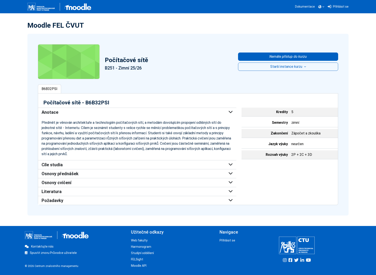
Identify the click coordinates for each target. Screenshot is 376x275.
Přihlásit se (227, 240)
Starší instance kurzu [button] (286, 67)
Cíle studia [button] (52, 164)
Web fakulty (139, 240)
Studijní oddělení (142, 253)
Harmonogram (141, 246)
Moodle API (138, 265)
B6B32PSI (49, 89)
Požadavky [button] (52, 200)
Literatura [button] (52, 191)
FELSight (137, 259)
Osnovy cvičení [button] (56, 182)
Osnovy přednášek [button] (60, 173)
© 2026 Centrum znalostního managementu (51, 266)
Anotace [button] (50, 112)
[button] (321, 6)
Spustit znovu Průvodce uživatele (53, 253)
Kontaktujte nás (42, 246)
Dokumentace (305, 6)
